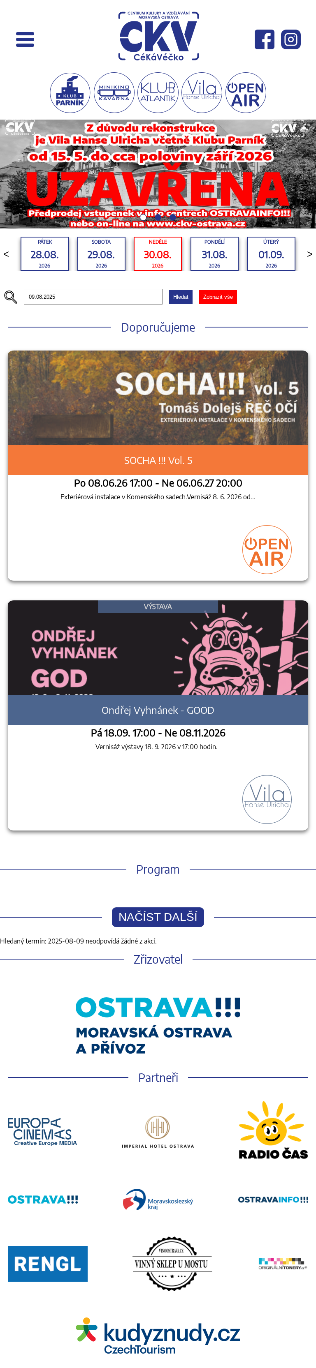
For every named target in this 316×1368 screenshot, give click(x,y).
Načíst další (158, 917)
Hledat (180, 297)
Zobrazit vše (218, 297)
